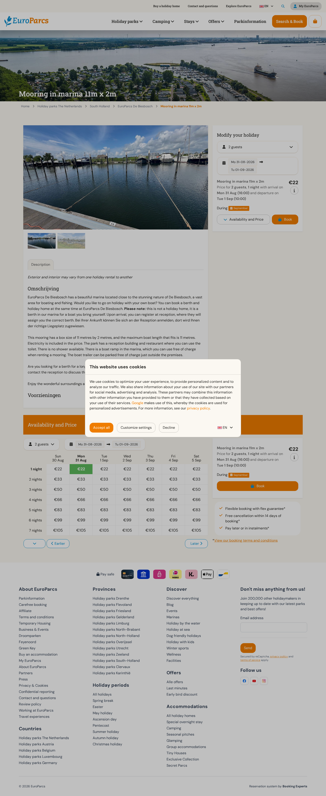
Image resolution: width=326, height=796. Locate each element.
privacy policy (198, 408)
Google (137, 403)
